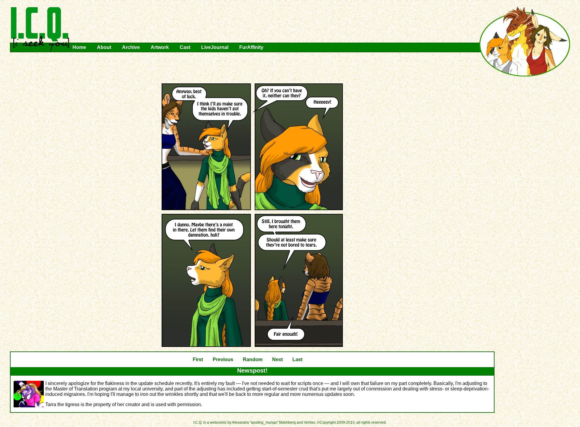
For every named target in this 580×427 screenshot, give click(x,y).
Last (297, 359)
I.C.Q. (40, 29)
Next (277, 359)
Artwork (160, 47)
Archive (131, 47)
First (198, 359)
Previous (223, 359)
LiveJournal (214, 47)
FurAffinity (251, 47)
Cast (185, 47)
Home (79, 47)
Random (253, 359)
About (104, 47)
